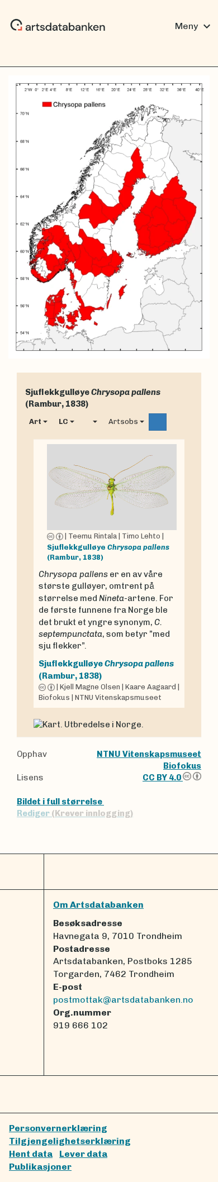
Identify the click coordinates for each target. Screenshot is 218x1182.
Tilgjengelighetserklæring (70, 1141)
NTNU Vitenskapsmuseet (149, 754)
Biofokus (182, 766)
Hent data (31, 1153)
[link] (109, 573)
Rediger (75, 813)
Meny (194, 26)
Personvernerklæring (58, 1128)
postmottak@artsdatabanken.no (123, 999)
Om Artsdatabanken (98, 904)
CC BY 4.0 (163, 778)
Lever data (83, 1153)
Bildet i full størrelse (60, 802)
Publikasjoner (40, 1166)
